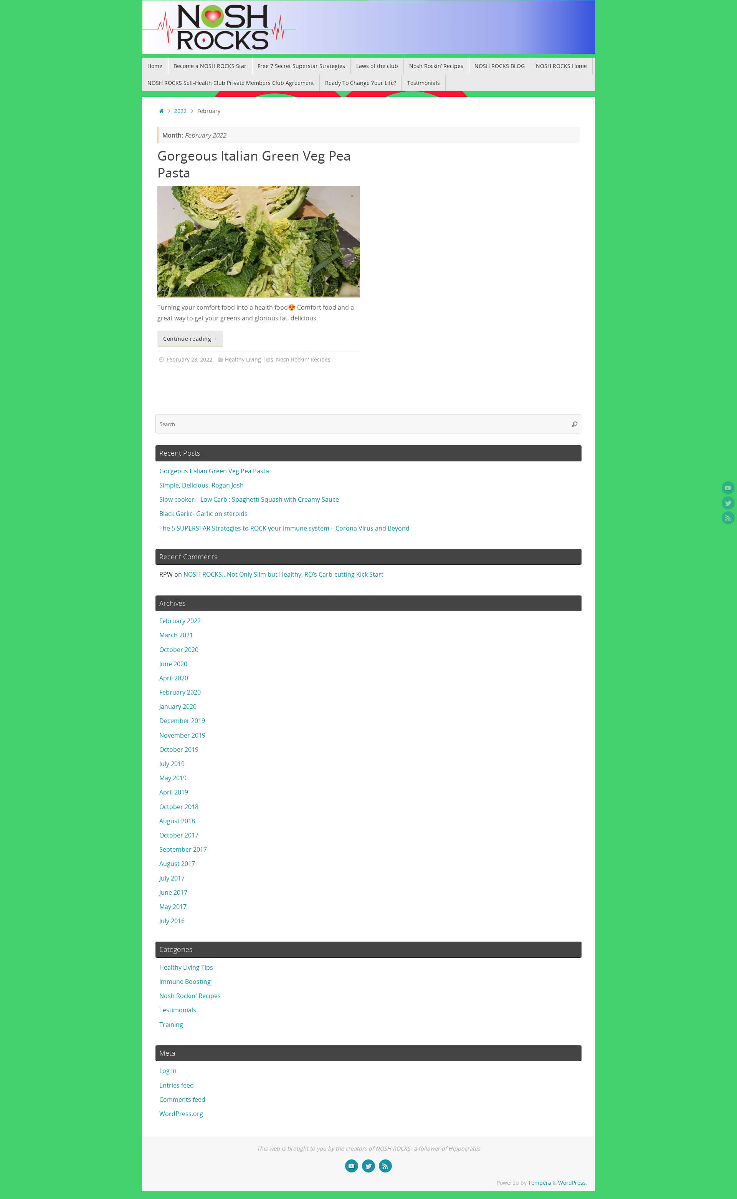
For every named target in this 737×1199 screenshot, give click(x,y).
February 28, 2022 (189, 359)
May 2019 (173, 778)
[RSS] (728, 517)
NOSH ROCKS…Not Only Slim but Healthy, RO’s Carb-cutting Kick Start (283, 574)
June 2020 (173, 664)
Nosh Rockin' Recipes (303, 359)
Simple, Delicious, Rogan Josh (201, 485)
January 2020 (178, 706)
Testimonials (177, 1010)
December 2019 (182, 720)
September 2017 (183, 849)
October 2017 (178, 835)
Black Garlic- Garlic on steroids (203, 513)
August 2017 (177, 863)
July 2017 (172, 878)
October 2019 (178, 749)
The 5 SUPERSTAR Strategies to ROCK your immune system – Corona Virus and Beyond (284, 528)
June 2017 (173, 892)
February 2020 (180, 692)
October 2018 (178, 807)
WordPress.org (181, 1113)
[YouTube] (728, 487)
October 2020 (178, 649)
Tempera (539, 1182)
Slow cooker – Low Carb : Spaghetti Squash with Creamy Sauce (249, 499)
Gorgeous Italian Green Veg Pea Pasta (254, 164)
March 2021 (176, 635)
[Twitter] (728, 502)
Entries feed (176, 1085)
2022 (180, 110)
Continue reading (187, 338)
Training (171, 1024)
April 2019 (173, 792)
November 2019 (182, 735)
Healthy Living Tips (249, 359)
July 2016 (172, 921)
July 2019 (172, 764)
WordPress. (572, 1182)
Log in (168, 1070)
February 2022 (180, 621)
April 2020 (173, 678)
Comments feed (182, 1099)
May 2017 (173, 906)
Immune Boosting (185, 981)
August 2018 (177, 821)
